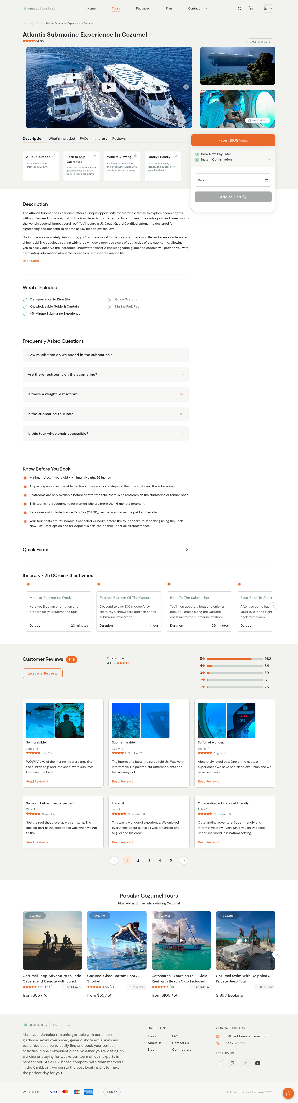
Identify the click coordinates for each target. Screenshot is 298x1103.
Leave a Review (43, 673)
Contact (194, 8)
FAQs (84, 138)
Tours (40, 23)
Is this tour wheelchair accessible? (58, 433)
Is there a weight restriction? (53, 394)
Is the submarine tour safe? (51, 413)
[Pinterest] (245, 1063)
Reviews (119, 138)
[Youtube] (258, 1063)
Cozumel (35, 915)
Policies (231, 1092)
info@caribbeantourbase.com (244, 1036)
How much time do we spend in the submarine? (70, 354)
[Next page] (184, 861)
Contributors (181, 1049)
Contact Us (180, 1043)
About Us (155, 1043)
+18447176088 (233, 1043)
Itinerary (100, 138)
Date (201, 180)
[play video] (109, 87)
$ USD (111, 1092)
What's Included (61, 138)
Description (33, 138)
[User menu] (267, 8)
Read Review (36, 781)
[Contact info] (206, 8)
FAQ (175, 1036)
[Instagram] (232, 1063)
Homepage (29, 23)
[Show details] (269, 154)
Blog (151, 1049)
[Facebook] (220, 1063)
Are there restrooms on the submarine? (62, 374)
